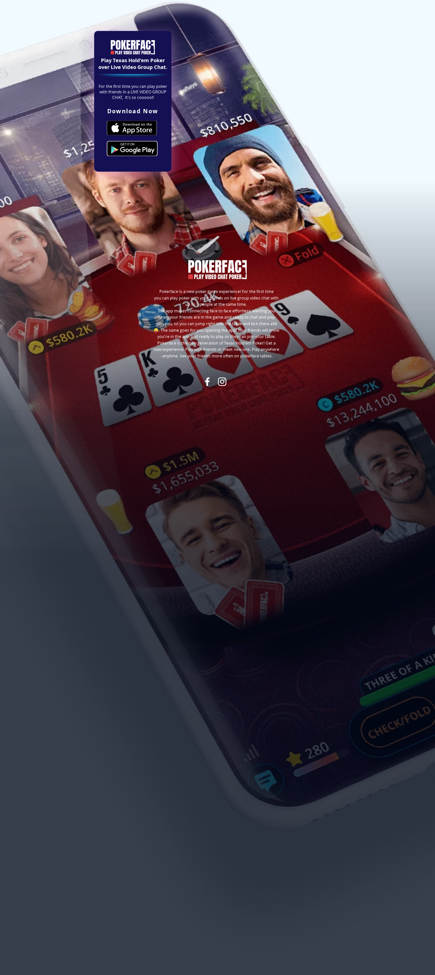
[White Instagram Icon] (222, 381)
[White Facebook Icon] (207, 381)
